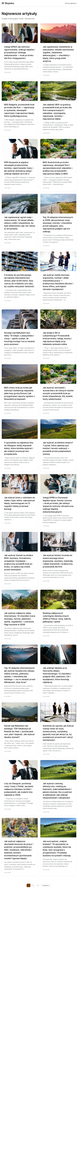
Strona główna (70, 3)
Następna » (46, 885)
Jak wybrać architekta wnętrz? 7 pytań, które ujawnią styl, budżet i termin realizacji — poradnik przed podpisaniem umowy (58, 448)
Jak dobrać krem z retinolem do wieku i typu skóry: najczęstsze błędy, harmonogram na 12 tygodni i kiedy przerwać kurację (19, 503)
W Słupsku (8, 3)
